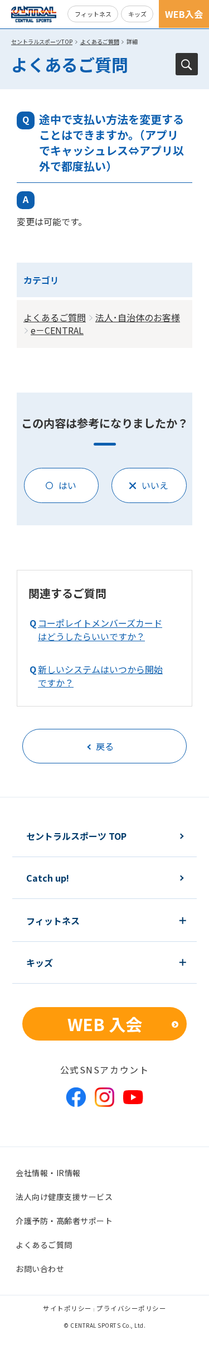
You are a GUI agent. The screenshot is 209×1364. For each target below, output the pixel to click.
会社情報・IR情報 (48, 1172)
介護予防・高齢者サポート (64, 1220)
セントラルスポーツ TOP (76, 836)
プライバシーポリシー (131, 1308)
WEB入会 (184, 14)
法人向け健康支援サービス (64, 1196)
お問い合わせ (40, 1268)
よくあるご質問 (99, 41)
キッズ (137, 13)
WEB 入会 (104, 1024)
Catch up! (47, 877)
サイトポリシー (67, 1308)
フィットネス (93, 13)
